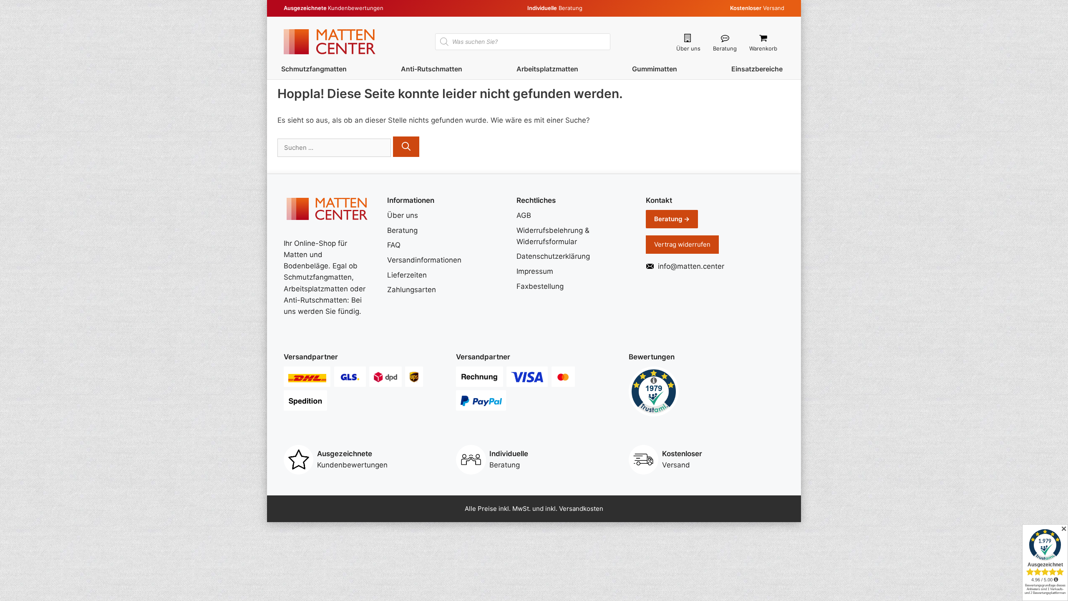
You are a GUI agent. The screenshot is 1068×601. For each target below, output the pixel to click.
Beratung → (672, 219)
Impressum (534, 271)
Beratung (725, 48)
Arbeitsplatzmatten (547, 69)
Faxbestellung (540, 286)
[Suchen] (406, 146)
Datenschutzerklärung (553, 256)
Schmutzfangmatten (314, 69)
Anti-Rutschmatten (431, 69)
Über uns (688, 48)
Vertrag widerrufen (682, 244)
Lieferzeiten (407, 275)
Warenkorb (763, 48)
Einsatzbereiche (757, 69)
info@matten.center (691, 266)
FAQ (393, 245)
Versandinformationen (424, 260)
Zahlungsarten (411, 289)
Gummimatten (654, 69)
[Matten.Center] (329, 41)
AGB (523, 215)
